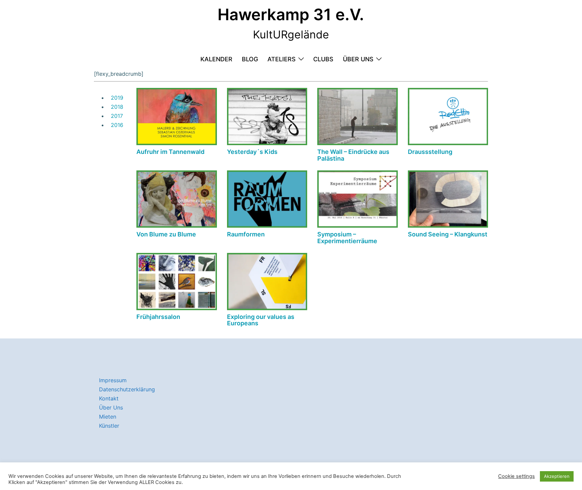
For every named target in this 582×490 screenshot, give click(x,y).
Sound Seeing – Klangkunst (447, 234)
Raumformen (246, 234)
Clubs (323, 59)
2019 (117, 97)
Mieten (107, 416)
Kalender (216, 59)
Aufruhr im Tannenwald (170, 151)
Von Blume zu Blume (166, 234)
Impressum (113, 380)
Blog (250, 59)
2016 (117, 125)
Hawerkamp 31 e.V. (291, 14)
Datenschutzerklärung (127, 389)
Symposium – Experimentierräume (347, 237)
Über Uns (358, 59)
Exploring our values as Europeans (260, 320)
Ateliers (281, 59)
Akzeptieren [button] (557, 476)
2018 (117, 106)
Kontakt (109, 398)
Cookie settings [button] (516, 476)
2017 (117, 115)
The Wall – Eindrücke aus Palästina (353, 155)
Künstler (109, 425)
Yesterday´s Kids (252, 151)
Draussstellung (430, 151)
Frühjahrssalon (158, 316)
